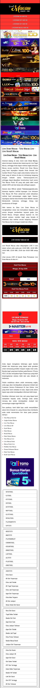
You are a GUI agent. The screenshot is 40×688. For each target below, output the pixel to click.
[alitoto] (20, 472)
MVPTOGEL (9, 511)
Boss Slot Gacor (10, 611)
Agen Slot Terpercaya (12, 594)
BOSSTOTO (9, 531)
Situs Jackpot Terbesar (13, 626)
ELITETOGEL (9, 514)
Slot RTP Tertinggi (11, 680)
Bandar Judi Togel (11, 633)
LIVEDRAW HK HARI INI (20, 16)
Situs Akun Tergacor (12, 597)
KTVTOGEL (9, 499)
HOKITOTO (9, 571)
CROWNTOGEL (10, 543)
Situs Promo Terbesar (12, 637)
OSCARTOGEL (10, 546)
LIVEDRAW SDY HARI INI (20, 24)
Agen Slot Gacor (10, 658)
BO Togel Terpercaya (12, 586)
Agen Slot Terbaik (11, 629)
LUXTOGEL (9, 554)
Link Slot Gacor (10, 676)
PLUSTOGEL (9, 561)
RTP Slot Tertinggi (11, 665)
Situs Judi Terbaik (11, 582)
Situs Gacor (9, 575)
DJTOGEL (8, 496)
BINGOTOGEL (10, 550)
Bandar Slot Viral (11, 618)
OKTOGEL (9, 503)
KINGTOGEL (9, 565)
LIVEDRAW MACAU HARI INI (20, 28)
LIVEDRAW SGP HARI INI (20, 20)
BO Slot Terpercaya (11, 578)
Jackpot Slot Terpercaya (13, 644)
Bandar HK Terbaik (11, 673)
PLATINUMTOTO (11, 522)
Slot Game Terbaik (11, 661)
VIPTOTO (8, 526)
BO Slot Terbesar (11, 684)
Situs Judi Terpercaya (12, 590)
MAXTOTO (9, 535)
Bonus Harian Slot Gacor (13, 605)
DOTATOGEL (9, 492)
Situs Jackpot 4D (11, 654)
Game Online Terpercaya (13, 669)
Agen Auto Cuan (10, 622)
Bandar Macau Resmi (12, 641)
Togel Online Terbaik (12, 614)
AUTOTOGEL (9, 507)
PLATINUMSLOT (11, 539)
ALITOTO (8, 558)
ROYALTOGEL (10, 518)
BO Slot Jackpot (11, 601)
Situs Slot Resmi (11, 650)
